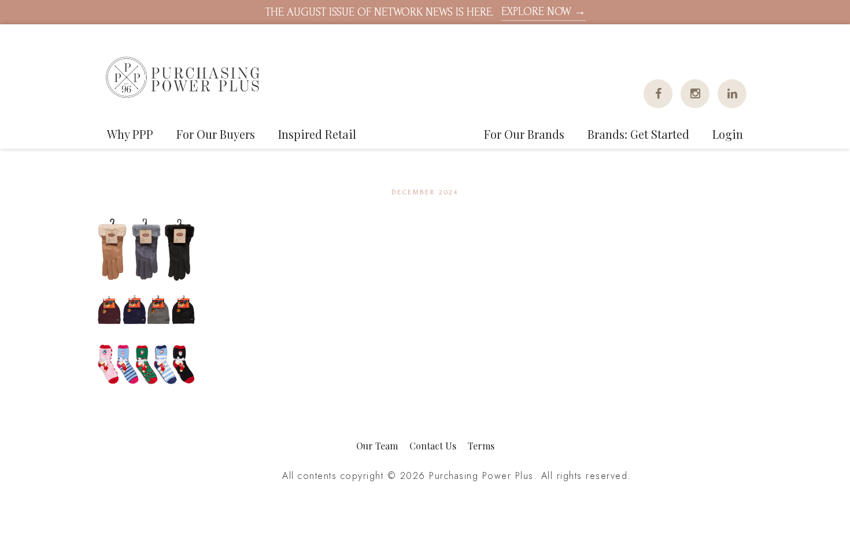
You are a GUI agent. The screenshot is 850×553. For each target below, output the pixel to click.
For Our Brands (524, 134)
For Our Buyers (215, 134)
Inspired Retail (317, 134)
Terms (481, 446)
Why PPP (130, 134)
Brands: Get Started (638, 134)
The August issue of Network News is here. (425, 12)
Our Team (377, 446)
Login (727, 134)
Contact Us (432, 446)
